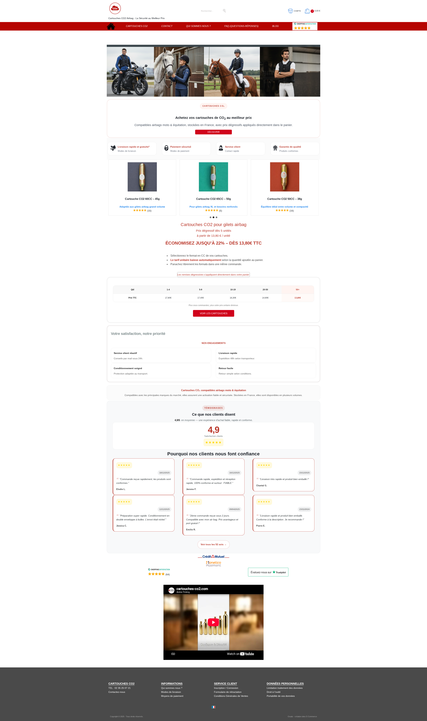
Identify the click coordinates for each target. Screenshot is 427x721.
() (313, 28)
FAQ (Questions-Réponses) (241, 26)
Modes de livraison (171, 692)
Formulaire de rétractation (228, 692)
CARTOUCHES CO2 (137, 26)
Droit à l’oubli (273, 692)
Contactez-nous (116, 692)
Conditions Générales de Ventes (231, 696)
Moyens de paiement (172, 696)
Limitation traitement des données (285, 688)
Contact (166, 26)
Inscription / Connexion (226, 688)
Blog (275, 26)
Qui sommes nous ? (198, 26)
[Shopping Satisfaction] (159, 570)
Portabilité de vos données (281, 696)
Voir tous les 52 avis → (214, 544)
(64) (167, 574)
